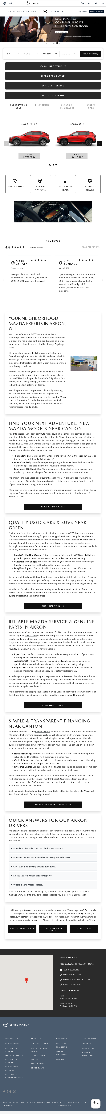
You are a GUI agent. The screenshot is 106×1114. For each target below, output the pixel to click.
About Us (87, 1044)
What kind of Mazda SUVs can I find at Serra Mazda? (38, 848)
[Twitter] (14, 1092)
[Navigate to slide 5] (57, 43)
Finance (60, 1059)
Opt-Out (9, 1105)
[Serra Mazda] (46, 11)
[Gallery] (53, 21)
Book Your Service (52, 705)
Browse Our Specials (22, 928)
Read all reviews (91, 247)
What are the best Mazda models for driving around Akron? (41, 857)
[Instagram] (9, 1092)
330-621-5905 (75, 975)
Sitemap (39, 1103)
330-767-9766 (83, 980)
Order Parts (37, 1068)
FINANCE (61, 1038)
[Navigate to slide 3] (51, 43)
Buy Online (83, 11)
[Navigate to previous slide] (2, 21)
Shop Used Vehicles (53, 606)
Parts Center (38, 1064)
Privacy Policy (10, 1103)
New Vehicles (12, 1044)
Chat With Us (84, 928)
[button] (26, 980)
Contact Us (88, 1048)
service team (31, 635)
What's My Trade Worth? (53, 929)
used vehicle (44, 533)
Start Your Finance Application (53, 805)
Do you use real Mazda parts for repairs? (32, 875)
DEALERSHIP (89, 1038)
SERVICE (36, 1038)
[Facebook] (4, 1092)
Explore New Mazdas (53, 507)
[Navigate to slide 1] (46, 43)
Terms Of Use (26, 1103)
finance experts (42, 731)
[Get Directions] (90, 3)
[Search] (96, 3)
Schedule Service (96, 11)
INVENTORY (12, 1038)
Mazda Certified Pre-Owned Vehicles (14, 1059)
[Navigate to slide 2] (48, 43)
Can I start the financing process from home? (34, 866)
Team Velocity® (75, 1103)
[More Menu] (3, 11)
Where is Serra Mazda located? (28, 884)
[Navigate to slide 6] (60, 43)
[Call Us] (83, 3)
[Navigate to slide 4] (54, 43)
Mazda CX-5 (44, 378)
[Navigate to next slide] (104, 21)
